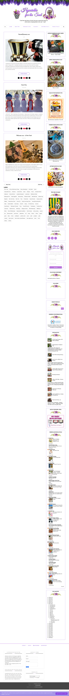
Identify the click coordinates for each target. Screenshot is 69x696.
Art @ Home (51, 438)
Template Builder (37, 685)
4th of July (6, 189)
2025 (50, 598)
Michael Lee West (27, 196)
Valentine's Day (12, 208)
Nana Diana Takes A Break (54, 517)
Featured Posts (45, 26)
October (51, 607)
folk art (37, 213)
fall (25, 213)
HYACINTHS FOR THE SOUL (54, 548)
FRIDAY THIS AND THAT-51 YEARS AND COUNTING (57, 520)
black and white (9, 213)
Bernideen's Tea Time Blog (54, 528)
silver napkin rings (30, 218)
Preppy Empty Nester (53, 572)
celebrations (22, 213)
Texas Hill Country (26, 206)
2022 (50, 602)
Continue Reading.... (24, 73)
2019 (50, 625)
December (52, 605)
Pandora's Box (51, 542)
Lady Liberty (27, 194)
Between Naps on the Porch (54, 480)
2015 (50, 630)
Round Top (18, 201)
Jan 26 (52, 618)
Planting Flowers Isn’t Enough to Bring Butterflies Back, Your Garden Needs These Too (55, 493)
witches (9, 220)
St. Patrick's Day (31, 203)
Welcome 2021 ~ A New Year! (24, 135)
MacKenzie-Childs (34, 194)
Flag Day (28, 191)
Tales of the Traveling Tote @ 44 (57, 354)
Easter (24, 191)
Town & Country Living (53, 445)
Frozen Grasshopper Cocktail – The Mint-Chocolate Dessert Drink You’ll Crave (57, 473)
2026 (50, 597)
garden (41, 213)
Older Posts (40, 184)
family (29, 213)
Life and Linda (51, 511)
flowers (33, 213)
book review (16, 213)
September (52, 608)
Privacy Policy (56, 26)
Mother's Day (41, 196)
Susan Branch (6, 206)
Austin (35, 189)
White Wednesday (32, 208)
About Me (17, 26)
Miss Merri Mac (34, 196)
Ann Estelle (31, 189)
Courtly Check (19, 191)
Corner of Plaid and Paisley (54, 535)
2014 (50, 631)
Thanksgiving (33, 206)
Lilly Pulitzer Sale (56, 450)
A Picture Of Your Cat (57, 464)
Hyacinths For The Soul (37, 683)
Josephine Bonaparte (20, 194)
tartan (35, 218)
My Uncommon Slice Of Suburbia (55, 524)
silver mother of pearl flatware (20, 218)
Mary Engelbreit (14, 196)
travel (39, 218)
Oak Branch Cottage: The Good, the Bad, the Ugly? (57, 486)
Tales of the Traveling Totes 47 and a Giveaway (57, 581)
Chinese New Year (7, 191)
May (51, 612)
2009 (50, 637)
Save (24, 128)
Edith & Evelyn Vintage (53, 555)
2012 (50, 633)
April (51, 613)
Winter (5, 211)
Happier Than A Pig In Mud (54, 565)
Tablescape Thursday (14, 206)
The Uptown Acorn (52, 484)
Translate (37, 677)
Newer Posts (8, 184)
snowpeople (24, 87)
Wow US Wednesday (11, 211)
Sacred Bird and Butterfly (36, 201)
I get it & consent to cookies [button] (61, 693)
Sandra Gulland (10, 203)
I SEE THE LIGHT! (52, 563)
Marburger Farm (7, 196)
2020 (50, 623)
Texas (20, 206)
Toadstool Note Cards (57, 536)
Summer (36, 203)
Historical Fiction (12, 194)
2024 (50, 600)
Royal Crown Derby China (26, 201)
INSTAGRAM (36, 645)
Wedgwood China (25, 208)
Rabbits (5, 201)
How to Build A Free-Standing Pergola (55, 525)
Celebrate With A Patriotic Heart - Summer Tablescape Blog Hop (58, 369)
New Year (24, 138)
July (51, 610)
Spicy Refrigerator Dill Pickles (54, 560)
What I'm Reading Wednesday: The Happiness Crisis (56, 440)
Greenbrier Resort (38, 191)
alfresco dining (35, 211)
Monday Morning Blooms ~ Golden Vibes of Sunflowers (57, 551)
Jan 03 (52, 622)
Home (10, 26)
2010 (50, 636)
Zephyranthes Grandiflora (21, 211)
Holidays (36, 26)
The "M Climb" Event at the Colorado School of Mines (57, 506)
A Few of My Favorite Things (14, 189)
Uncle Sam (6, 208)
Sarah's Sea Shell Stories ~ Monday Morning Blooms (57, 395)
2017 (50, 627)
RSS (30, 645)
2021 (50, 603)
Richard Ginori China (11, 201)
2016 (50, 628)
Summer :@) (55, 566)
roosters (5, 218)
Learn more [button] (7, 694)
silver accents (11, 218)
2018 (50, 626)
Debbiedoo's (51, 491)
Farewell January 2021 (24, 34)
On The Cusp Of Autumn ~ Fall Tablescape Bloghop (57, 340)
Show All (62, 586)
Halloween (6, 194)
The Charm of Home (52, 456)
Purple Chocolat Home (53, 579)
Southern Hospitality (52, 477)
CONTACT (24, 645)
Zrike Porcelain (29, 211)
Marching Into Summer (56, 374)
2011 (50, 635)
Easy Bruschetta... (56, 542)
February (51, 616)
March (51, 615)
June (51, 611)
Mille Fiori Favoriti (52, 504)
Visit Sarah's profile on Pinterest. (54, 278)
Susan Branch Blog (52, 562)
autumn (41, 211)
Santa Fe (21, 203)
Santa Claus (17, 203)
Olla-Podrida (51, 470)
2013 (50, 632)
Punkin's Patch (51, 463)
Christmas (14, 191)
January (51, 617)
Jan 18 (52, 621)
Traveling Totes (27, 26)
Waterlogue (18, 208)
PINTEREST (45, 645)
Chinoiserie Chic (52, 449)
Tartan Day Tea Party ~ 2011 (56, 399)
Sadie (5, 203)
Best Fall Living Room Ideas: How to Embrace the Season (55, 447)
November (52, 606)
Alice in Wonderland (24, 189)
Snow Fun (24, 85)
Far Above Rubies (52, 559)
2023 (50, 601)
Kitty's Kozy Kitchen (52, 497)
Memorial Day (20, 196)
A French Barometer (52, 556)
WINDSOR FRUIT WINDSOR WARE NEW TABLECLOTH (57, 530)
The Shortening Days (56, 457)
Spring (26, 203)
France (32, 191)
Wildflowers (39, 208)
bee (5, 213)
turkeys (5, 220)
